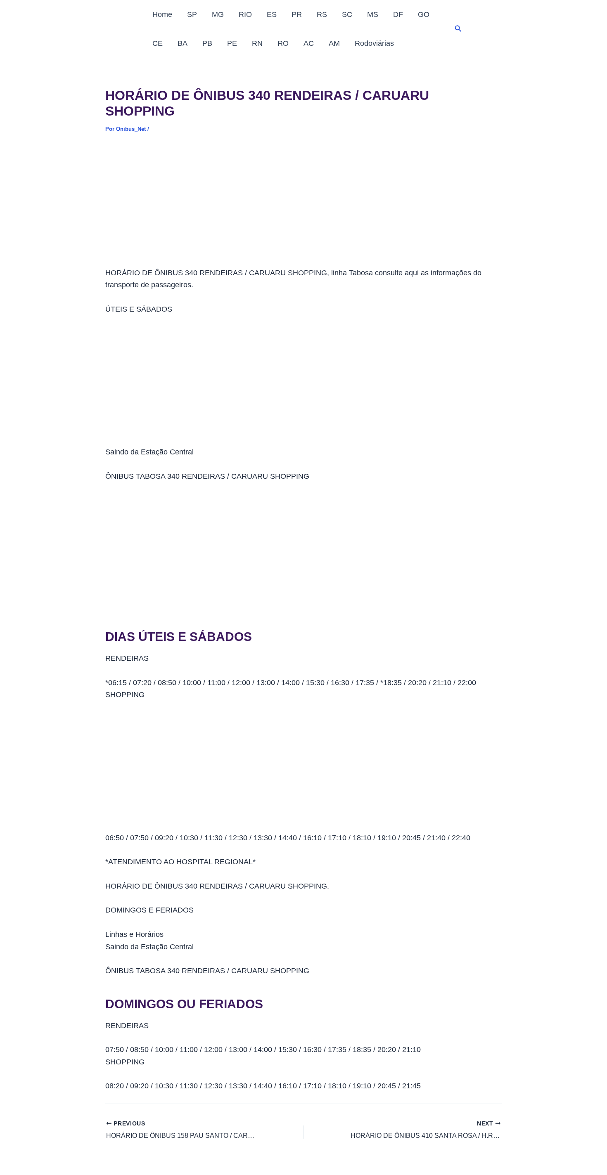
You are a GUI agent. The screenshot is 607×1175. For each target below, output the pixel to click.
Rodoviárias (374, 43)
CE (157, 43)
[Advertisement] (303, 206)
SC (347, 14)
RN (257, 43)
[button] (458, 29)
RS (322, 14)
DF (398, 14)
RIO (245, 14)
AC (309, 43)
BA (182, 43)
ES (272, 14)
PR (297, 14)
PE (232, 43)
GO (423, 14)
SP (192, 14)
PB (207, 43)
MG (218, 14)
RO (283, 43)
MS (372, 14)
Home (162, 14)
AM (334, 43)
